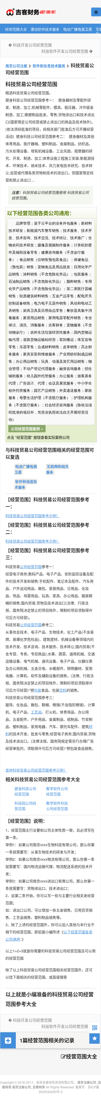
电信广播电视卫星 (77, 29)
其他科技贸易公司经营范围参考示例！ (36, 770)
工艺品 (36, 711)
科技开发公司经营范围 (32, 45)
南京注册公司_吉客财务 (38, 12)
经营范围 (34, 624)
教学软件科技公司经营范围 (57, 805)
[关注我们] (94, 1027)
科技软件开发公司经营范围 (64, 51)
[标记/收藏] (94, 1038)
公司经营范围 (31, 566)
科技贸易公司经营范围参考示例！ (32, 515)
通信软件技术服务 (45, 29)
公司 (23, 624)
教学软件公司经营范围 (57, 791)
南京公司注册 (16, 65)
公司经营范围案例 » (27, 428)
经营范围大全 (16, 29)
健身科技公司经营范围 (25, 791)
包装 (37, 690)
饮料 (63, 690)
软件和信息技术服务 (49, 65)
